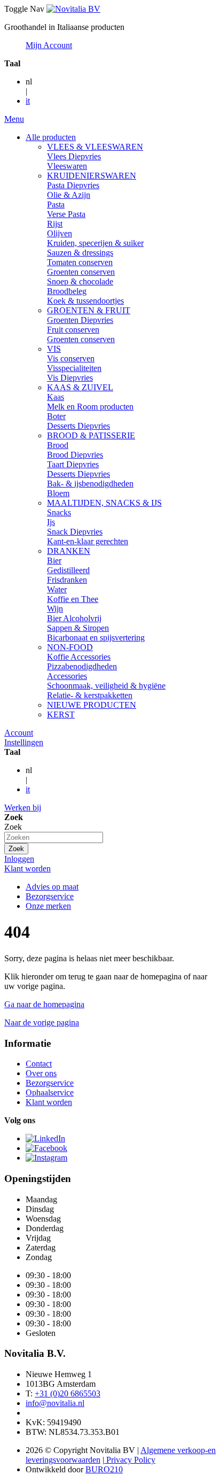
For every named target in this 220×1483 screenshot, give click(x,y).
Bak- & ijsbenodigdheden (90, 483)
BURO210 (104, 1469)
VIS (54, 348)
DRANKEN (68, 550)
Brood (57, 445)
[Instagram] (46, 1157)
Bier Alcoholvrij (74, 618)
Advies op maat (52, 886)
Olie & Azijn (68, 194)
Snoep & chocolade (80, 281)
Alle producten (51, 137)
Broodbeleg (67, 291)
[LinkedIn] (45, 1138)
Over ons (41, 1073)
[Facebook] (46, 1148)
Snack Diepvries (75, 531)
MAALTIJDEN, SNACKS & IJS (104, 502)
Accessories (67, 676)
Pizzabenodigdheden (82, 666)
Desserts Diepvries (78, 425)
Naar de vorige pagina (41, 1022)
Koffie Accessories (79, 656)
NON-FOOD (70, 647)
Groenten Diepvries (80, 320)
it (28, 100)
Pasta (56, 204)
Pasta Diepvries (73, 185)
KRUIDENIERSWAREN (91, 175)
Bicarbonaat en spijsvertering (96, 637)
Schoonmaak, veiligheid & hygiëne (106, 685)
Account (18, 732)
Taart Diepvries (73, 464)
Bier (54, 560)
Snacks (59, 512)
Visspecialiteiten (74, 368)
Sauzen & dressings (80, 252)
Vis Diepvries (70, 377)
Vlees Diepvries (74, 156)
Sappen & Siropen (78, 627)
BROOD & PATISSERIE (91, 435)
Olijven (59, 233)
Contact (39, 1063)
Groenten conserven (81, 271)
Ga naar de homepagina (44, 1004)
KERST (61, 714)
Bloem (58, 493)
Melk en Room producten (90, 406)
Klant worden (27, 868)
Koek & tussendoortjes (85, 300)
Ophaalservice (50, 1092)
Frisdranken (67, 579)
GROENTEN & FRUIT (88, 310)
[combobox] (53, 837)
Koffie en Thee (72, 599)
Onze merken (48, 905)
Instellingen (23, 742)
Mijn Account (49, 45)
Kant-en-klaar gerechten (87, 541)
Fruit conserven (73, 329)
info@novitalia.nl (55, 1403)
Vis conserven (71, 358)
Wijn (55, 608)
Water (57, 589)
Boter (56, 416)
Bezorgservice (50, 896)
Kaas (55, 396)
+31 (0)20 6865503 (67, 1393)
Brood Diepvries (75, 454)
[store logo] (73, 8)
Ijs (51, 522)
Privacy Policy (129, 1459)
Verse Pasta (66, 214)
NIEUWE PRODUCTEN (91, 704)
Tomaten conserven (80, 262)
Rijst (54, 223)
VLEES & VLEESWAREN (95, 146)
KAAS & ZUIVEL (80, 387)
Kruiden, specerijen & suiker (95, 243)
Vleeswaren (67, 166)
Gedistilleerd (68, 570)
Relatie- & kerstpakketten (89, 695)
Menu (14, 118)
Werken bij (22, 807)
